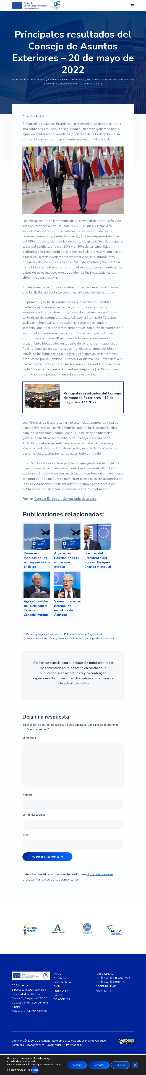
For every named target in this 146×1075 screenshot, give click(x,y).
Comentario (30, 738)
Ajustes (120, 1065)
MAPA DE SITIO (106, 991)
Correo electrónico (34, 815)
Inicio (15, 79)
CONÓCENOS (62, 999)
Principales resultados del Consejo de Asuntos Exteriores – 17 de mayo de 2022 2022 (92, 397)
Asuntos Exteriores (37, 638)
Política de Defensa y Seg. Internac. (82, 79)
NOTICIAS (60, 978)
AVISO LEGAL (104, 973)
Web (25, 835)
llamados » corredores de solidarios (68, 354)
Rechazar (99, 1065)
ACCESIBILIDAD (106, 986)
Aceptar (77, 1065)
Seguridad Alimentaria (101, 638)
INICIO (57, 973)
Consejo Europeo (58, 638)
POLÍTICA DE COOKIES (110, 982)
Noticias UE (26, 79)
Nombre (28, 795)
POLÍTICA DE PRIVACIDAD (113, 978)
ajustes (34, 1069)
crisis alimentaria (78, 638)
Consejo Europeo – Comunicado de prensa (65, 499)
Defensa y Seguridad (47, 79)
